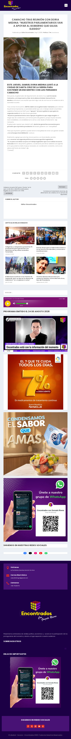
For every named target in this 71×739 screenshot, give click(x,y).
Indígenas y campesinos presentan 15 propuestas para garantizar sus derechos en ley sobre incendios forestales (18, 249)
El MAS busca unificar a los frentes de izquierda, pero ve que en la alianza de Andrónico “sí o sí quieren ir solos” (19, 278)
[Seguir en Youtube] (39, 726)
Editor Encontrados (28, 32)
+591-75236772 (15, 586)
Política (45, 32)
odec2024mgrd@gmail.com (19, 578)
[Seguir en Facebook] (28, 726)
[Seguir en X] (31, 726)
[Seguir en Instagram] (35, 726)
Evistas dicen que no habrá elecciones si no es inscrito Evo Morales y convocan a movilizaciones (51, 249)
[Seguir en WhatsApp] (42, 726)
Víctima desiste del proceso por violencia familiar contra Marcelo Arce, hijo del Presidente (50, 278)
